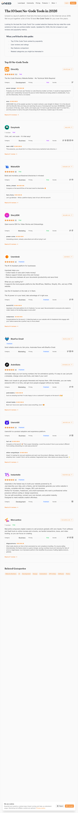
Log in (66, 3)
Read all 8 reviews (10, 202)
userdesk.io (67, 256)
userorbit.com (66, 422)
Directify (15, 69)
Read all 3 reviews (10, 462)
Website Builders (10, 574)
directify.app (66, 69)
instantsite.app (66, 474)
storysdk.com (66, 215)
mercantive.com (65, 520)
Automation (43, 574)
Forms (68, 574)
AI (19, 574)
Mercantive (16, 520)
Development (20, 82)
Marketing (21, 231)
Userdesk (15, 257)
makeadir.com (66, 166)
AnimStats (15, 365)
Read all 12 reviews (11, 115)
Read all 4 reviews (10, 326)
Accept (70, 806)
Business (22, 141)
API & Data (52, 574)
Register (73, 3)
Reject (61, 806)
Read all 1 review (10, 154)
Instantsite (15, 475)
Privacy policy (40, 808)
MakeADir (15, 166)
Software (61, 574)
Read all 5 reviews (10, 244)
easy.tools (67, 127)
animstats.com (66, 364)
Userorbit (15, 422)
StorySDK (15, 215)
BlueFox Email (17, 339)
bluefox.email (66, 339)
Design (35, 574)
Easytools (15, 127)
